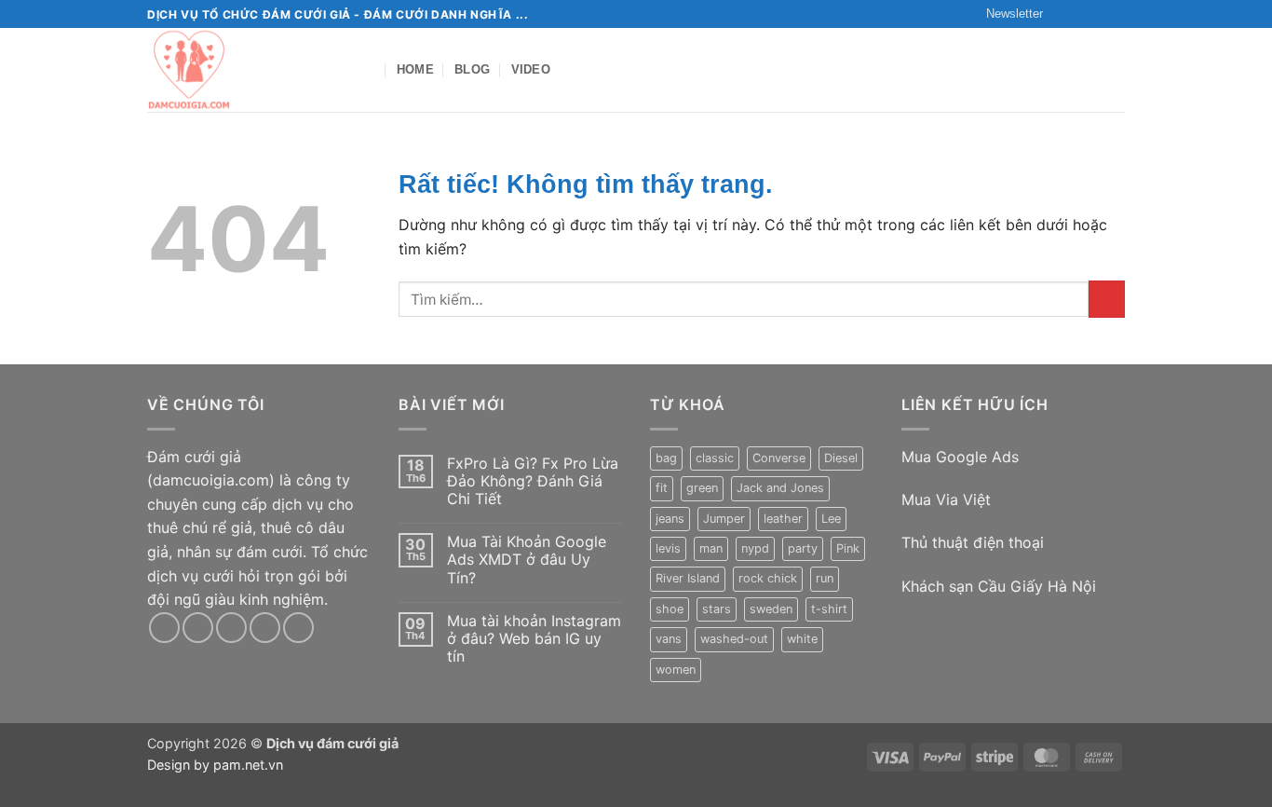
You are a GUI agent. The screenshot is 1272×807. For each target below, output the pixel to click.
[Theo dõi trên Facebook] (1062, 14)
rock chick (767, 578)
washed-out (734, 639)
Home (415, 69)
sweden (771, 609)
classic (715, 458)
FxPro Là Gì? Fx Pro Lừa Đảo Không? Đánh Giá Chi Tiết (532, 481)
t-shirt (829, 609)
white (802, 639)
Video (530, 69)
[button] (1006, 14)
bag (666, 458)
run (824, 578)
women (676, 670)
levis (668, 548)
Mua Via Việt (948, 499)
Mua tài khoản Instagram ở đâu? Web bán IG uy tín (534, 638)
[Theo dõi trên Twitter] (1097, 14)
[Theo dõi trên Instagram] (1080, 14)
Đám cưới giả (194, 456)
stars (716, 609)
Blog (472, 69)
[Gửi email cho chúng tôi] (1115, 14)
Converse (778, 458)
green (702, 488)
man (711, 548)
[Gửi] (1107, 298)
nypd (755, 548)
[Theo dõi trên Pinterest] (298, 627)
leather (783, 519)
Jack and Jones (780, 488)
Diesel (841, 458)
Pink (847, 548)
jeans (670, 519)
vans (669, 639)
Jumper (724, 519)
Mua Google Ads (962, 456)
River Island (688, 578)
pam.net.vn (246, 765)
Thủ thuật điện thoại (972, 542)
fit (662, 488)
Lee (831, 519)
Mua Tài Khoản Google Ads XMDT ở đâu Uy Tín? (526, 559)
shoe (669, 609)
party (803, 548)
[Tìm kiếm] (368, 70)
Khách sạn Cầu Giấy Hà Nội (1001, 586)
